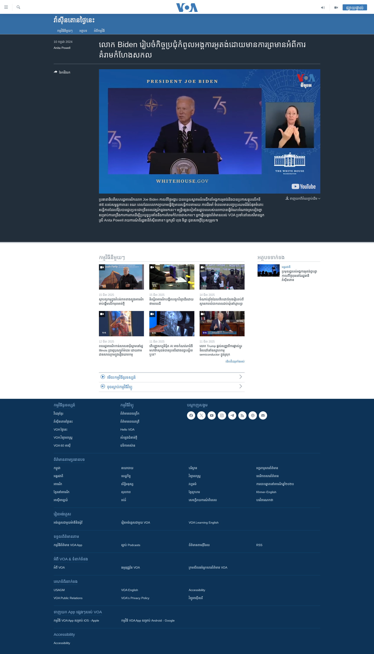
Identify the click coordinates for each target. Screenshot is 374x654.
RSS (259, 545)
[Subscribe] (263, 415)
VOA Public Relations (68, 598)
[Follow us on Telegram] (232, 415)
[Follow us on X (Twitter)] (201, 415)
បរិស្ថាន (193, 468)
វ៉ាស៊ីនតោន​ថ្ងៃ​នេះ (63, 421)
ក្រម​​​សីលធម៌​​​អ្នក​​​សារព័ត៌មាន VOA (208, 567)
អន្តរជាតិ (286, 267)
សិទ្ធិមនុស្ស (127, 484)
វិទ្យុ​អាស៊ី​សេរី (196, 598)
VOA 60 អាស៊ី (62, 445)
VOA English (129, 590)
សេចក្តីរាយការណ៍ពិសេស (203, 500)
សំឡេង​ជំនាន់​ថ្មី (128, 437)
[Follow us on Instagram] (222, 415)
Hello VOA (127, 429)
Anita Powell (62, 48)
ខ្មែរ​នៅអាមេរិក (61, 492)
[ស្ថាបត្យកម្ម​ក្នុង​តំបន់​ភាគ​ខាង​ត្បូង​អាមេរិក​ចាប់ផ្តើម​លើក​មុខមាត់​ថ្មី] (121, 277)
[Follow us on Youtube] (212, 415)
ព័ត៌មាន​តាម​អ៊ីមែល (199, 545)
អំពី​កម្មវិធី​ (99, 30)
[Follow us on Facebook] (191, 415)
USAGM (59, 590)
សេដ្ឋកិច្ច (126, 476)
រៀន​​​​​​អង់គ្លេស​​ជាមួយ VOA (135, 522)
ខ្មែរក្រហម (194, 492)
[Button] (62, 73)
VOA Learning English (204, 522)
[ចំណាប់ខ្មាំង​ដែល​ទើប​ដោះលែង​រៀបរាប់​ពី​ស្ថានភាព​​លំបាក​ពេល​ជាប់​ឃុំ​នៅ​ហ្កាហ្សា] (222, 277)
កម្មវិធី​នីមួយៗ (65, 30)
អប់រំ (123, 500)
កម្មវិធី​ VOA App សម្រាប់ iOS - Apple (76, 620)
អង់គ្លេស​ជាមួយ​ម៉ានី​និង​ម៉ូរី (68, 522)
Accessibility (197, 590)
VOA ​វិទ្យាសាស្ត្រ (63, 437)
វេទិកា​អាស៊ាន (127, 445)
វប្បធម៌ (193, 484)
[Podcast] (252, 415)
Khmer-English (266, 492)
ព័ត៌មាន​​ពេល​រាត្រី (129, 421)
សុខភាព (126, 492)
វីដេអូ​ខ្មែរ (58, 413)
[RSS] (242, 415)
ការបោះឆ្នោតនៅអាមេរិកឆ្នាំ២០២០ (275, 484)
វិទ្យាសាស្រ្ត (195, 476)
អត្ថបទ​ (83, 30)
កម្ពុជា (57, 468)
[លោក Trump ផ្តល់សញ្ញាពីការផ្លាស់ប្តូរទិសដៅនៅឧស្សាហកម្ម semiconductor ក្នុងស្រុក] (222, 323)
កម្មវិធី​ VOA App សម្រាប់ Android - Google (148, 620)
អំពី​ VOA (59, 567)
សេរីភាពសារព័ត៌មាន (267, 476)
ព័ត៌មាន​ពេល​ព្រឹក (129, 413)
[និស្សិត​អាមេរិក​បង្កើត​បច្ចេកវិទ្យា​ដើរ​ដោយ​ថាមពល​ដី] (171, 277)
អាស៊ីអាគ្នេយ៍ (61, 500)
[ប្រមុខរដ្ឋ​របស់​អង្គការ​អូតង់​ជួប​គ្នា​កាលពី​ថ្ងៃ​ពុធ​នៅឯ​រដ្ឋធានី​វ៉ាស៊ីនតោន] (269, 270)
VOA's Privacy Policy (135, 598)
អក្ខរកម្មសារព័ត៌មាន (267, 468)
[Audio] (323, 7)
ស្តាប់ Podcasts (130, 545)
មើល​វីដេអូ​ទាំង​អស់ (235, 361)
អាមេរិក (58, 484)
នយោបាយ (127, 468)
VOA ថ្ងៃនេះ (60, 429)
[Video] (336, 7)
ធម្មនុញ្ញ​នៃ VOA (130, 567)
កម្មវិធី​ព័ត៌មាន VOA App (68, 545)
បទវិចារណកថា (264, 500)
